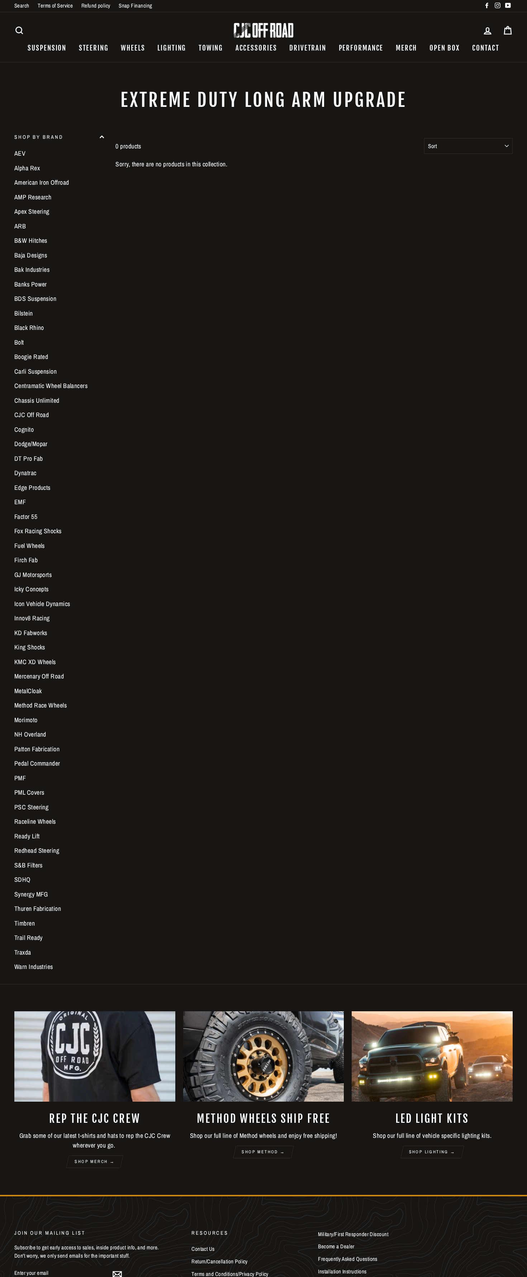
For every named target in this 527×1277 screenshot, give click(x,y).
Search (21, 5)
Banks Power (30, 284)
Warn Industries (33, 966)
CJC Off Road (31, 414)
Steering (94, 48)
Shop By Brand (38, 136)
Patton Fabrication (37, 748)
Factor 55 (25, 516)
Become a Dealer (336, 1246)
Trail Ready (28, 937)
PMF (20, 778)
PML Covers (29, 792)
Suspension (47, 48)
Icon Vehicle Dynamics (42, 603)
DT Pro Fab (28, 458)
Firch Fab (26, 559)
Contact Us (203, 1249)
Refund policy (95, 5)
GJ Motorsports (33, 574)
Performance (361, 48)
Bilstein (23, 313)
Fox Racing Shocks (38, 530)
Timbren (24, 923)
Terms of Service (55, 5)
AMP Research (32, 197)
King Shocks (29, 647)
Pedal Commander (37, 763)
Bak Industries (31, 269)
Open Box (444, 48)
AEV (19, 153)
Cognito (24, 429)
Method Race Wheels (40, 705)
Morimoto (26, 719)
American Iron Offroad (41, 182)
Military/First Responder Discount (353, 1234)
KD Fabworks (30, 632)
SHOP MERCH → (95, 1161)
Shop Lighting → (432, 1152)
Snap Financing (135, 5)
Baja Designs (30, 255)
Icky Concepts (31, 589)
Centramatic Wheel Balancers (50, 385)
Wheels (133, 48)
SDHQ (22, 879)
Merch (406, 48)
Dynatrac (25, 472)
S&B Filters (28, 865)
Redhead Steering (36, 850)
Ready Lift (27, 836)
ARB (20, 226)
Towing (211, 48)
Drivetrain (307, 48)
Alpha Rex (27, 168)
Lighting (171, 48)
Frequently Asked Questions (348, 1259)
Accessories (256, 48)
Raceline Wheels (35, 821)
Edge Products (32, 487)
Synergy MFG (31, 894)
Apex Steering (31, 211)
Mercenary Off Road (39, 676)
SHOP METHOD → (263, 1152)
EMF (20, 501)
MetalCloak (28, 690)
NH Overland (30, 734)
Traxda (22, 952)
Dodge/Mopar (31, 443)
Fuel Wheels (29, 545)
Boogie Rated (31, 356)
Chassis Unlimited (37, 400)
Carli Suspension (35, 371)
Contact (485, 48)
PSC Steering (31, 807)
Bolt (19, 342)
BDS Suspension (35, 298)
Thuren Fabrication (37, 908)
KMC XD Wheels (35, 661)
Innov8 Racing (32, 618)
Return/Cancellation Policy (219, 1261)
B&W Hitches (30, 240)
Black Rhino (29, 327)
